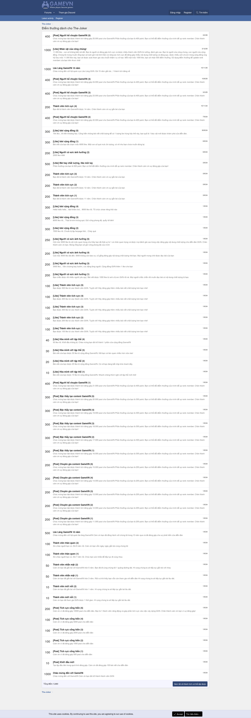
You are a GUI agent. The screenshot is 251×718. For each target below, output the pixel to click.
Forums (48, 12)
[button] (54, 12)
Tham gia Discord (67, 12)
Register (59, 18)
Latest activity (48, 18)
